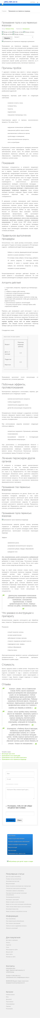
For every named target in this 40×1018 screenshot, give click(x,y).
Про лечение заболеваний (13, 923)
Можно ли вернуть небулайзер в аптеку (16, 911)
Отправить (10, 820)
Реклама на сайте (10, 956)
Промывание (26, 28)
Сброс (19, 820)
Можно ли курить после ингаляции (15, 902)
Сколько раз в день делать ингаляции (16, 888)
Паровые (8, 1006)
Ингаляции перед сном (12, 909)
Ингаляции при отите (8, 753)
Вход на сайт (9, 952)
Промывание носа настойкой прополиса (14, 757)
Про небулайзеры (11, 918)
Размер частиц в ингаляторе (13, 879)
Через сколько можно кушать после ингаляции (18, 906)
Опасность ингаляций (12, 928)
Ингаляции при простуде (12, 881)
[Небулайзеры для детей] (20, 861)
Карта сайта (9, 954)
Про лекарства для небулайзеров (15, 921)
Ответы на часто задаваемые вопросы (16, 926)
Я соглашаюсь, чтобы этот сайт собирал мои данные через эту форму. (20, 806)
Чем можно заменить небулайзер (15, 890)
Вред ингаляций (10, 883)
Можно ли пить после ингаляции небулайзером (18, 904)
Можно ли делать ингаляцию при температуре (18, 886)
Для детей (9, 999)
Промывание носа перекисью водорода (14, 759)
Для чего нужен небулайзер (13, 876)
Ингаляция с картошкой (12, 899)
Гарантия (8, 945)
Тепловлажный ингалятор (13, 897)
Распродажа (9, 1008)
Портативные (9, 1001)
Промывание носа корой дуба (11, 755)
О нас (7, 947)
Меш (7, 997)
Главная (4, 11)
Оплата (8, 942)
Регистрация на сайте (12, 949)
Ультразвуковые (10, 1004)
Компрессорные (10, 994)
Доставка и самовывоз (12, 940)
